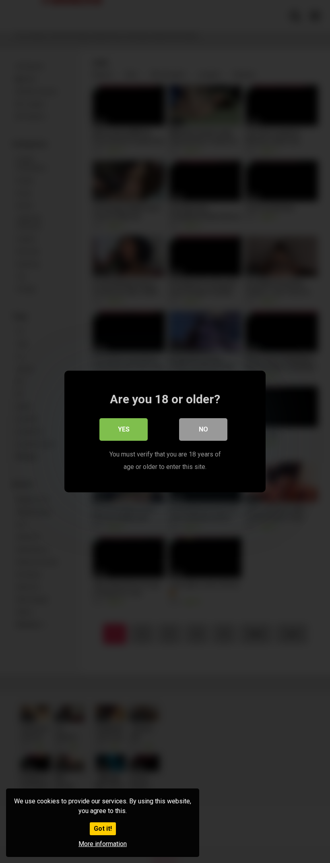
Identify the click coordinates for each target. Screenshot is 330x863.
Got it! (103, 828)
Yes (124, 429)
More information (102, 844)
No (203, 429)
